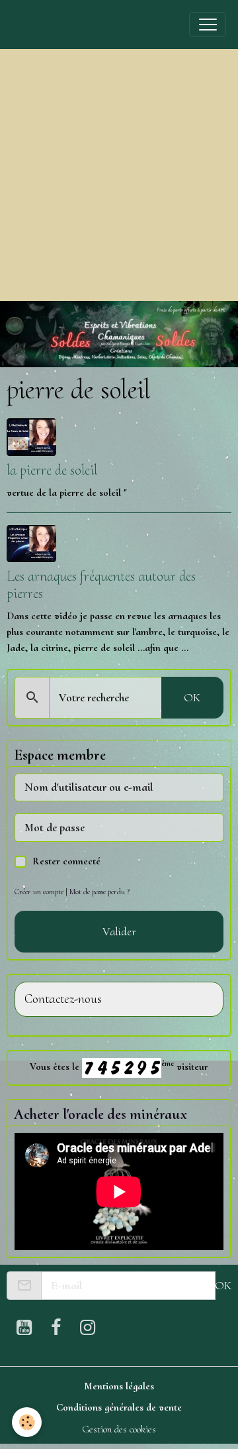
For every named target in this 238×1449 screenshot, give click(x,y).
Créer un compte (39, 891)
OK (192, 697)
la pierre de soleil (52, 470)
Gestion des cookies (119, 1429)
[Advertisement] (119, 175)
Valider (119, 931)
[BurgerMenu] (207, 24)
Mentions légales (119, 1386)
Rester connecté (66, 861)
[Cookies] (27, 1422)
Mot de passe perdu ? (99, 891)
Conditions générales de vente (119, 1407)
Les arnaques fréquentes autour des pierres (101, 584)
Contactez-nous (63, 999)
